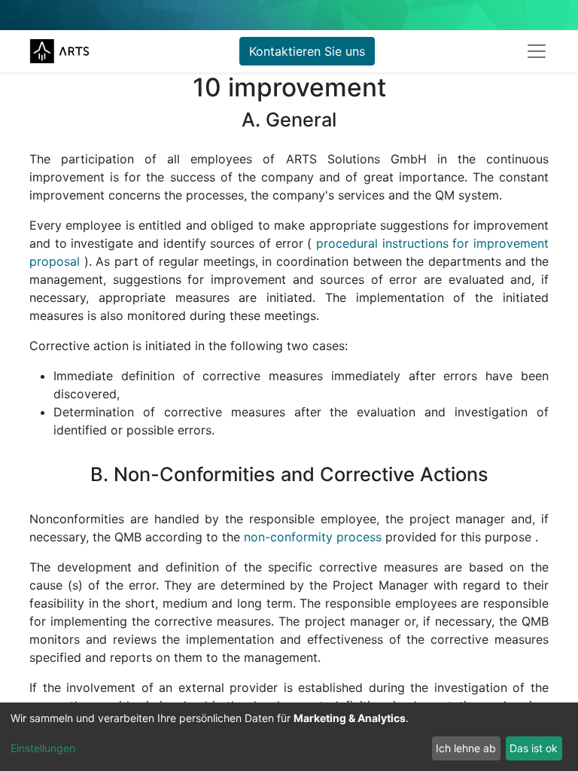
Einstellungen (43, 748)
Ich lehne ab (466, 748)
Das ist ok (534, 748)
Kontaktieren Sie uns (307, 51)
